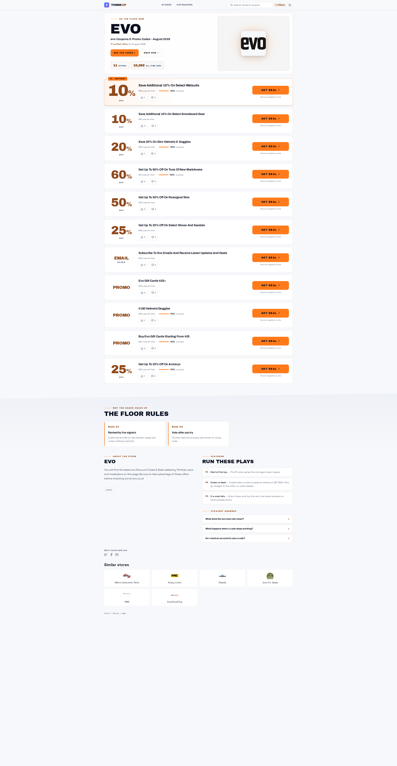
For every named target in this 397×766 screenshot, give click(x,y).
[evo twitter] (105, 554)
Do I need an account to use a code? (247, 538)
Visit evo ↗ (151, 53)
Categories (185, 5)
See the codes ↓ (125, 53)
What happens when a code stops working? (247, 528)
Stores (167, 5)
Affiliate (281, 5)
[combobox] (250, 5)
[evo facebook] (111, 554)
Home (106, 613)
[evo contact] (116, 554)
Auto (109, 490)
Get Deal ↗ (270, 90)
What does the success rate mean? (247, 519)
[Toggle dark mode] (290, 5)
